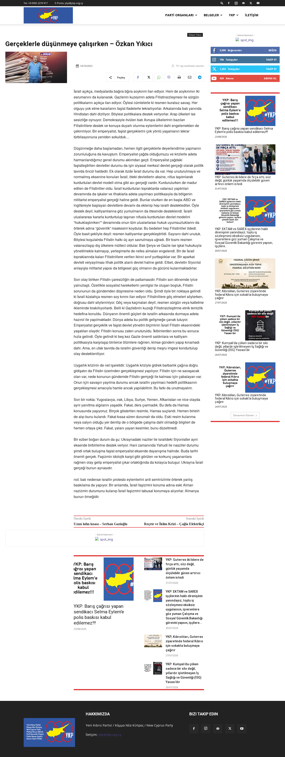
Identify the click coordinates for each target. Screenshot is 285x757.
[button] (222, 3)
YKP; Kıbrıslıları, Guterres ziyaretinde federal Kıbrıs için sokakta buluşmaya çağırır (241, 294)
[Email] (189, 77)
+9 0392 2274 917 (38, 3)
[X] (250, 3)
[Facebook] (228, 3)
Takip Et (271, 59)
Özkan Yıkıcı (195, 34)
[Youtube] (258, 3)
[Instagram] (236, 3)
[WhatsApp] (158, 77)
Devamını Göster (243, 415)
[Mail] (243, 3)
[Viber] (168, 77)
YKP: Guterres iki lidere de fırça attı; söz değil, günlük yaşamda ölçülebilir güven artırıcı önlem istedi (185, 568)
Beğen (273, 50)
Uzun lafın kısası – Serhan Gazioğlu (100, 524)
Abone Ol (270, 78)
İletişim (251, 15)
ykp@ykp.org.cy (74, 3)
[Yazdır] (179, 77)
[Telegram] (199, 77)
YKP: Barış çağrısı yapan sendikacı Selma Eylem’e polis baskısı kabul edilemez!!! (99, 615)
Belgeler (211, 15)
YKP (232, 15)
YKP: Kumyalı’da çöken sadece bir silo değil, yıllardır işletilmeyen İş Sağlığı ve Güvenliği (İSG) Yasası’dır (184, 673)
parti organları (179, 15)
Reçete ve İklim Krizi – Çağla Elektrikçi (174, 524)
